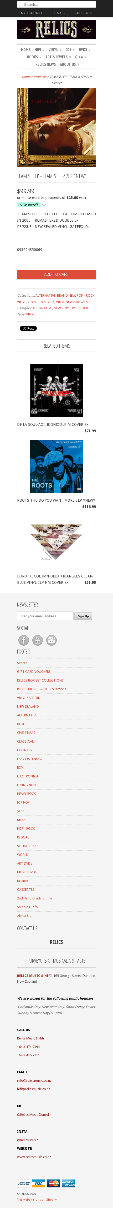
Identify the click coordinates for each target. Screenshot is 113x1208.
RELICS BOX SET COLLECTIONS (40, 680)
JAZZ (20, 811)
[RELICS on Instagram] (51, 646)
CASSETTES (25, 890)
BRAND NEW (66, 295)
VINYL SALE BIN (28, 698)
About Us (69, 64)
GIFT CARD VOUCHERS (34, 672)
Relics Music (29, 1140)
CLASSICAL (25, 741)
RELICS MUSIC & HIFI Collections (41, 689)
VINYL (55, 49)
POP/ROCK (80, 308)
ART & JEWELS (58, 56)
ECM (20, 767)
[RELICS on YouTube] (38, 646)
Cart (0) (61, 13)
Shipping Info (27, 907)
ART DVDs (24, 863)
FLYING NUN (26, 785)
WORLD (22, 855)
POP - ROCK (85, 295)
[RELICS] (56, 30)
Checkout (84, 13)
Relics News (45, 64)
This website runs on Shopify (36, 1199)
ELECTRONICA (27, 776)
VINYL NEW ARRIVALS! (72, 302)
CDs (70, 49)
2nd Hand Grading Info (34, 898)
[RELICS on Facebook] (24, 646)
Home (25, 49)
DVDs (84, 49)
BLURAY (23, 881)
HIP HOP (23, 802)
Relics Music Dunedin (36, 1115)
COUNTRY (24, 750)
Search (22, 663)
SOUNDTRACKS (28, 846)
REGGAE (23, 837)
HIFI (39, 49)
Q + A (80, 56)
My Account (32, 13)
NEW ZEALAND (28, 706)
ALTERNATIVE (45, 295)
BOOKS (34, 56)
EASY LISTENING (29, 759)
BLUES (22, 724)
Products (40, 77)
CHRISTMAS (26, 733)
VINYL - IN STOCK (41, 302)
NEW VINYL (62, 308)
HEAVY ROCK (26, 794)
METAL (22, 820)
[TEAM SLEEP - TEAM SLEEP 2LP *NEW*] (56, 166)
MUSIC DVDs (27, 872)
